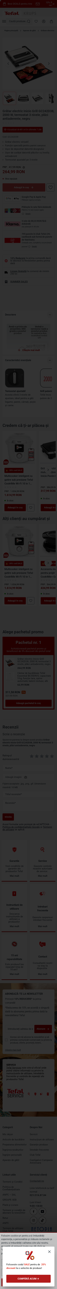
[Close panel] (49, 1251)
